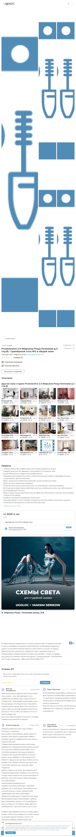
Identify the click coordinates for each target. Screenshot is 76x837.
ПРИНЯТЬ (11, 832)
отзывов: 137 (18, 357)
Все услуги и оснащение (13, 371)
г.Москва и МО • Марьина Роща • (22, 354)
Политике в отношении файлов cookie (47, 830)
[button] (3, 394)
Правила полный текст (12, 506)
